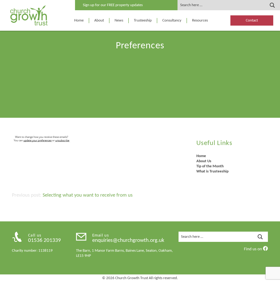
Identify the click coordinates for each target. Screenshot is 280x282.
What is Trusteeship (212, 171)
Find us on (253, 249)
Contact (252, 21)
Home (79, 21)
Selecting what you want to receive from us (88, 195)
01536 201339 (44, 240)
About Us (203, 161)
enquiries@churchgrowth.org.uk (128, 240)
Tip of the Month (210, 166)
